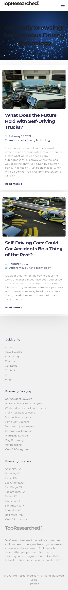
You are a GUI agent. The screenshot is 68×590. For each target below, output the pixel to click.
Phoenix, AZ (12, 473)
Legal (34, 579)
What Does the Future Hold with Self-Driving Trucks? (30, 121)
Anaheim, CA (13, 468)
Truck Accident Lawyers (20, 412)
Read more (12, 184)
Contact (10, 370)
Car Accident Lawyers (18, 398)
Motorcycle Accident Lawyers (23, 403)
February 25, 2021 (20, 136)
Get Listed (11, 365)
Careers (10, 361)
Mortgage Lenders (16, 435)
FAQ (8, 374)
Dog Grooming (14, 440)
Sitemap (34, 583)
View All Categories (17, 449)
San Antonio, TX (14, 505)
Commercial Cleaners (18, 431)
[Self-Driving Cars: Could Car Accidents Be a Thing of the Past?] (34, 215)
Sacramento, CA (15, 491)
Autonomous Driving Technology (30, 140)
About (9, 347)
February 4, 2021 (19, 263)
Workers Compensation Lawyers (25, 408)
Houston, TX (12, 501)
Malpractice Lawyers (18, 417)
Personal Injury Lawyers (19, 426)
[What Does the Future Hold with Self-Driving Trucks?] (34, 87)
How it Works (13, 351)
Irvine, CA (11, 478)
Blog (8, 379)
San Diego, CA (14, 487)
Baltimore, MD (14, 514)
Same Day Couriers (17, 421)
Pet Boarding (13, 444)
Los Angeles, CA (15, 482)
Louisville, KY (12, 510)
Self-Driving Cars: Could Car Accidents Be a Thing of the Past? (34, 249)
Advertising (12, 356)
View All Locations (16, 519)
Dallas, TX (11, 496)
